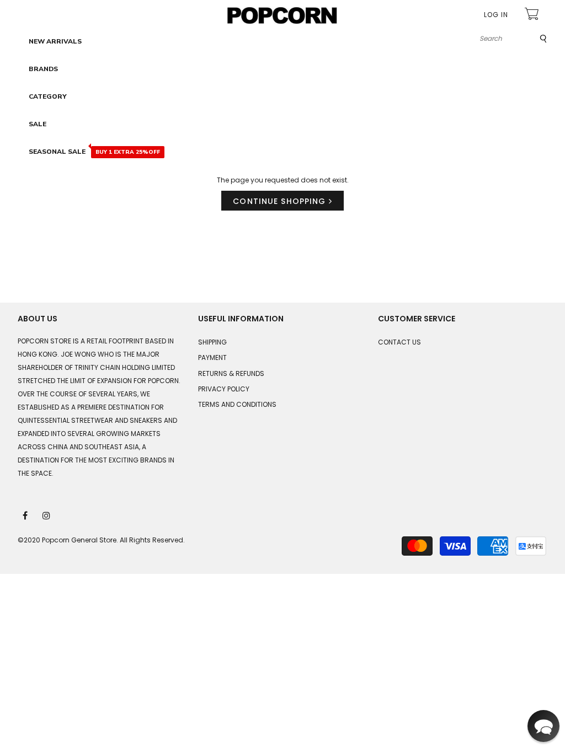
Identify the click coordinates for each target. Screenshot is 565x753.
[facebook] (26, 515)
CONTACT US (399, 342)
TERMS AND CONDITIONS (237, 404)
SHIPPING (212, 342)
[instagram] (47, 515)
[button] (543, 726)
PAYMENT (212, 357)
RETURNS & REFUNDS (231, 373)
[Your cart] (533, 15)
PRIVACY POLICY (223, 389)
